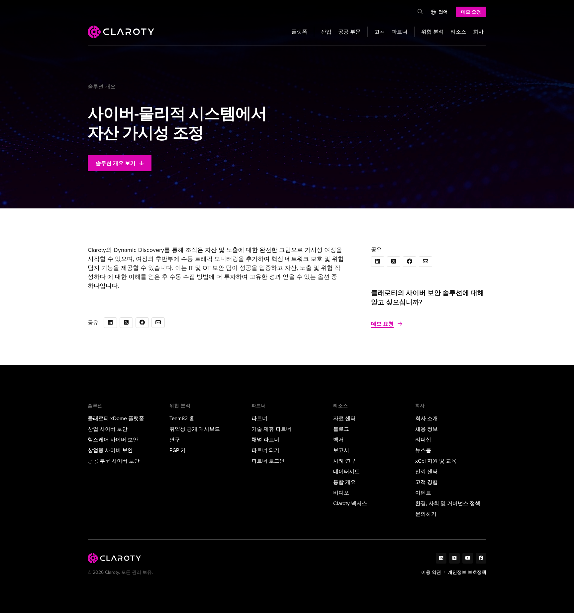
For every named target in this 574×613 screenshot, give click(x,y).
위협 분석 (432, 32)
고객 (379, 32)
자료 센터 (344, 418)
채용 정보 (426, 429)
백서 (338, 439)
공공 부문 (349, 32)
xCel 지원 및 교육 (435, 461)
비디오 (341, 493)
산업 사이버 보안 (108, 429)
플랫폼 (299, 32)
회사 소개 (426, 418)
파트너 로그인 (268, 461)
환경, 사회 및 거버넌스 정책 (447, 503)
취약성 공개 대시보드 (194, 429)
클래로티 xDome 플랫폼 (116, 418)
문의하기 (425, 514)
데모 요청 (471, 12)
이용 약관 (431, 572)
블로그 (341, 429)
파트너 (400, 32)
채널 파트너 (265, 439)
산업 (326, 32)
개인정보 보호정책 (467, 572)
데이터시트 (346, 471)
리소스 (458, 32)
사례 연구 (344, 461)
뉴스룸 (423, 450)
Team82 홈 (181, 418)
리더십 (423, 439)
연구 (174, 439)
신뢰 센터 (426, 471)
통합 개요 (344, 482)
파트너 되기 (265, 450)
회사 (478, 32)
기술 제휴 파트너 (271, 429)
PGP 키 (177, 450)
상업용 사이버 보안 (110, 450)
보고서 (341, 450)
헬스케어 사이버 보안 (113, 439)
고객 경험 (426, 482)
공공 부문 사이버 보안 (114, 461)
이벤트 (423, 493)
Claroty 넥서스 (350, 503)
